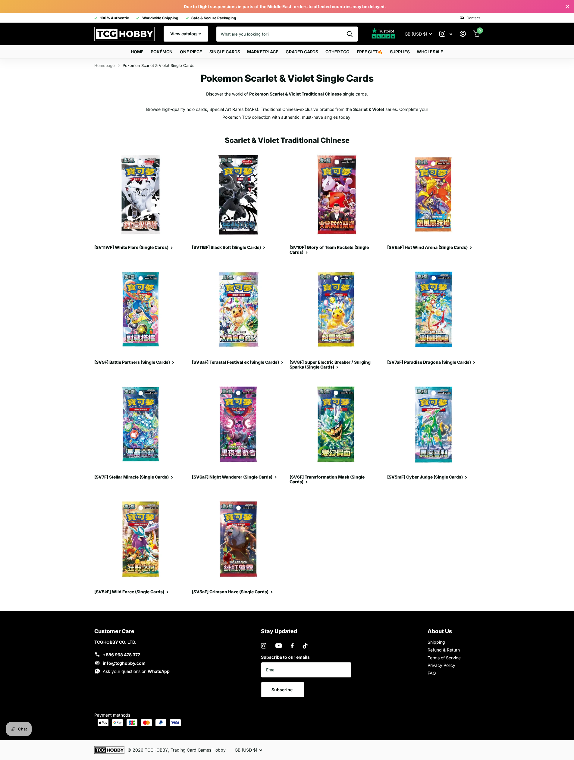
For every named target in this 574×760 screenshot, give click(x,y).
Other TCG (337, 51)
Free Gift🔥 (370, 51)
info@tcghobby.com (124, 663)
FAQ (432, 673)
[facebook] (292, 645)
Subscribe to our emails (285, 657)
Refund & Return (444, 649)
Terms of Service (444, 657)
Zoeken (349, 34)
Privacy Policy (441, 665)
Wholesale (430, 51)
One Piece (191, 51)
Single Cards (224, 51)
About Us (440, 631)
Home (137, 51)
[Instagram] (263, 646)
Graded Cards (302, 51)
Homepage (104, 65)
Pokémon (162, 51)
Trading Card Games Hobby (198, 749)
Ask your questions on (136, 671)
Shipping (436, 642)
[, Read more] (446, 34)
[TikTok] (305, 646)
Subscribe (282, 689)
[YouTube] (278, 645)
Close (567, 6)
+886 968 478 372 (121, 654)
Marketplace (262, 51)
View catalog (184, 33)
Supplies (400, 51)
